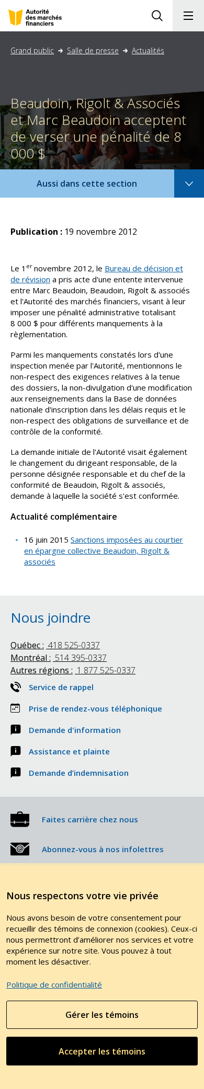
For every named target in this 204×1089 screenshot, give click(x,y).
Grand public (32, 50)
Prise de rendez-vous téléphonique (95, 708)
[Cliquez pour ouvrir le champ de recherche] (157, 15)
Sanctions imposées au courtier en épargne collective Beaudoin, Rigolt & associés (103, 550)
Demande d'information (75, 730)
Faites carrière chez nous (90, 819)
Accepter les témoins (102, 1051)
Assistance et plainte (69, 751)
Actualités (148, 50)
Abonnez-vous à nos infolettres (103, 849)
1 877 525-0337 (72, 670)
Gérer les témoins (102, 1015)
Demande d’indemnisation (79, 772)
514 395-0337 (58, 657)
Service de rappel (61, 687)
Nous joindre (50, 617)
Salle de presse (93, 50)
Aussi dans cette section (101, 187)
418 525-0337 (55, 645)
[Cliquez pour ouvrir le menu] (188, 15)
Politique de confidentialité (54, 984)
